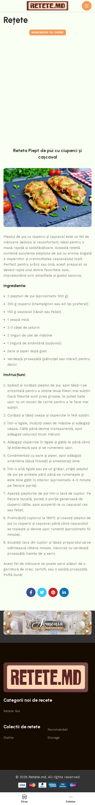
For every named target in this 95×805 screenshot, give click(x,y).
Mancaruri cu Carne (48, 32)
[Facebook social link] (31, 592)
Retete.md (37, 777)
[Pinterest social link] (53, 592)
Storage (54, 737)
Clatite (8, 737)
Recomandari (58, 729)
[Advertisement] (47, 90)
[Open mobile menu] (87, 5)
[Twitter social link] (42, 592)
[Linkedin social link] (64, 592)
